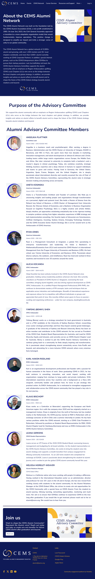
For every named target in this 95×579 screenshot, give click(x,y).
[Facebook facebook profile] (4, 571)
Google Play (59, 559)
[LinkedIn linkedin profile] (11, 571)
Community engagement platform (74, 572)
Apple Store (59, 563)
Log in (89, 3)
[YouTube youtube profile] (15, 571)
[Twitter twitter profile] (8, 571)
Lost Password (60, 553)
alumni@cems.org (33, 500)
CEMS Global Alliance (62, 556)
